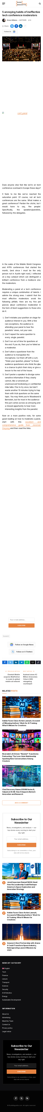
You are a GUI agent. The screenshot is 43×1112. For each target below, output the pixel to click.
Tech (4, 972)
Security (5, 989)
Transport (5, 982)
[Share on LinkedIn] (20, 26)
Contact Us (6, 1024)
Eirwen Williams (12, 20)
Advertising (6, 1017)
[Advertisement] (21, 87)
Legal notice (6, 1031)
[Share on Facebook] (16, 26)
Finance (5, 975)
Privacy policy (7, 1028)
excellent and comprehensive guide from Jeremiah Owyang (21, 425)
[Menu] (3, 3)
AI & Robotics (7, 993)
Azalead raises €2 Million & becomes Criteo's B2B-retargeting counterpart (30, 679)
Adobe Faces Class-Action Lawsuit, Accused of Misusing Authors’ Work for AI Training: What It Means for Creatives (21, 723)
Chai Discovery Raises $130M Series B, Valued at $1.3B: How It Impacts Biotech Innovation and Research (18, 791)
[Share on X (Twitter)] (12, 26)
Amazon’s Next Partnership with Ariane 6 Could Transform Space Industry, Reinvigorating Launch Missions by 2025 (23, 946)
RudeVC (6, 636)
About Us (5, 1014)
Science (5, 986)
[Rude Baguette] (21, 3)
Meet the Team (7, 1021)
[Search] (39, 3)
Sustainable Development (11, 1000)
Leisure (4, 979)
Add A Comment (21, 803)
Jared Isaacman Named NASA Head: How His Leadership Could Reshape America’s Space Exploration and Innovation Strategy (22, 885)
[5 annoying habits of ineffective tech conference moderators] (21, 48)
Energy (4, 996)
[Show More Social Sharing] (25, 26)
